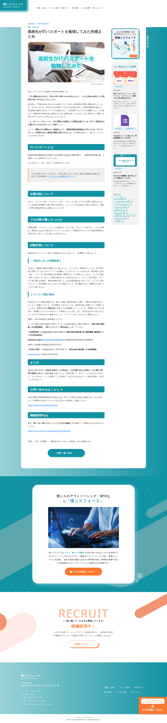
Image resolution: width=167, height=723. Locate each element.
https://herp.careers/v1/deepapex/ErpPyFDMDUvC (49, 431)
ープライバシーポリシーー (83, 717)
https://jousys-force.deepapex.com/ (43, 405)
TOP (30, 441)
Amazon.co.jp (33, 354)
